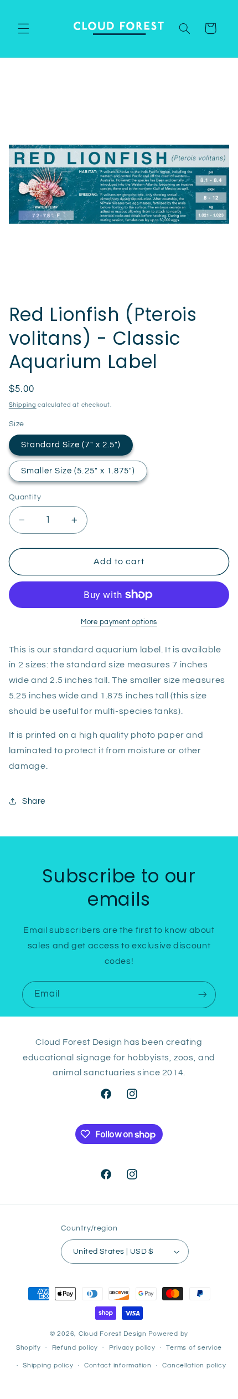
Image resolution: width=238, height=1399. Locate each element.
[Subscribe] (202, 994)
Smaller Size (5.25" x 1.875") (78, 471)
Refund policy (75, 1348)
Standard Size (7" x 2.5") (71, 445)
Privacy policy (132, 1348)
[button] (23, 28)
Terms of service (194, 1348)
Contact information (118, 1365)
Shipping (23, 405)
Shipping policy (48, 1365)
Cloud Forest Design (113, 1334)
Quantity (25, 497)
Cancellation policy (194, 1365)
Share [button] (33, 801)
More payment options (119, 622)
